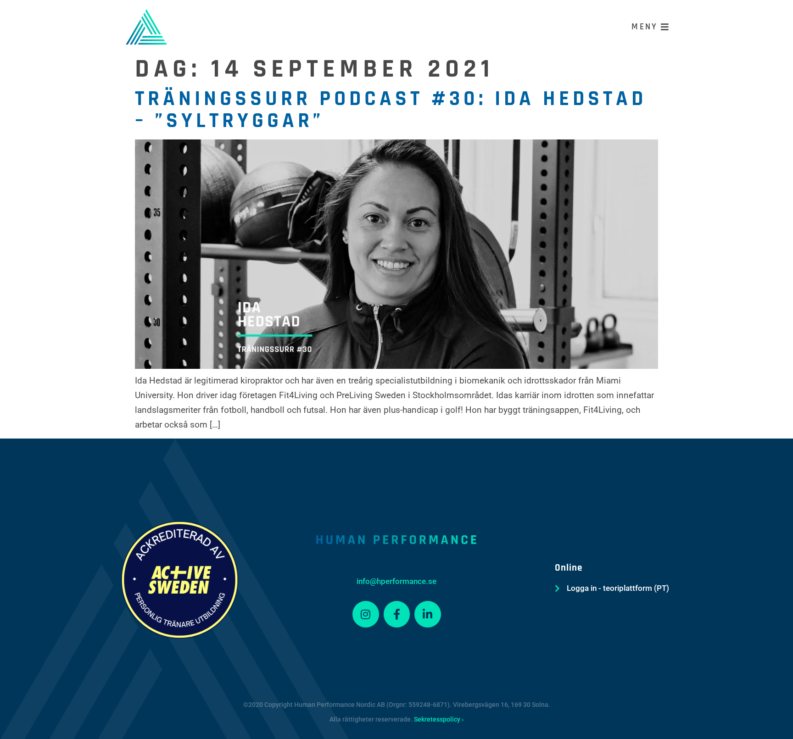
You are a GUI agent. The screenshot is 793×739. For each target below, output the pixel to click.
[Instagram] (365, 614)
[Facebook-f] (397, 614)
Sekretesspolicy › (439, 719)
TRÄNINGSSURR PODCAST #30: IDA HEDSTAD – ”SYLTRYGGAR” (391, 109)
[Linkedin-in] (427, 614)
